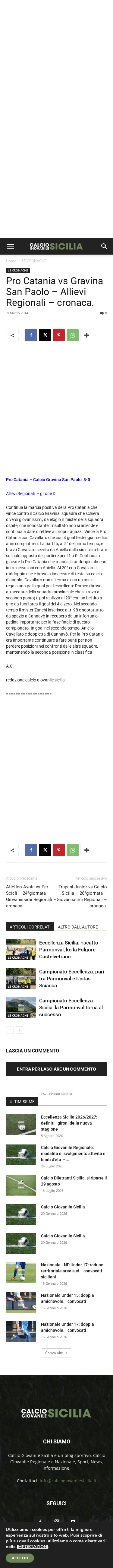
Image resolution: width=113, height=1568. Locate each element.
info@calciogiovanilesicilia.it (68, 1481)
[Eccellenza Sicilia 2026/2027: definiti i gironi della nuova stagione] (21, 1124)
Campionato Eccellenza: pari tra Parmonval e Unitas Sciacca (71, 979)
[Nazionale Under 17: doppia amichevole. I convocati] (21, 1331)
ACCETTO (20, 1558)
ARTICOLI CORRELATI (30, 927)
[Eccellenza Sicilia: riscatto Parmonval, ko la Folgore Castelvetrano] (21, 949)
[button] (10, 246)
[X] (45, 335)
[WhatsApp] (73, 335)
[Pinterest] (59, 335)
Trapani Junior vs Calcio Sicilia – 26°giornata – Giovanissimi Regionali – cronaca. (82, 896)
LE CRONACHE (34, 260)
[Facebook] (31, 335)
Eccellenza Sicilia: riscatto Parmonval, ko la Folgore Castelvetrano (68, 950)
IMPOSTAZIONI (32, 1546)
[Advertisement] (56, 59)
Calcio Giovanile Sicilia (63, 1207)
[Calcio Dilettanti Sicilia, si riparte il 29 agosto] (21, 1185)
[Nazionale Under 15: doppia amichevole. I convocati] (21, 1302)
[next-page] (19, 1030)
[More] (86, 335)
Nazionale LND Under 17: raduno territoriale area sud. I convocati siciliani (72, 1270)
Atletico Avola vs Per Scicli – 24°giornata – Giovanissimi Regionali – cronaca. (31, 896)
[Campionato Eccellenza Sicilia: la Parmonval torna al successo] (21, 1007)
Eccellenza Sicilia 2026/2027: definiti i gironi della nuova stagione (69, 1123)
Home (11, 260)
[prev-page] (10, 1030)
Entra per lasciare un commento (56, 1068)
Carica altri (54, 1352)
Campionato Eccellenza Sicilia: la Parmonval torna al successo (71, 1007)
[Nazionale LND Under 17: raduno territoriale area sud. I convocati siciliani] (21, 1272)
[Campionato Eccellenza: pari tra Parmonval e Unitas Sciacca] (21, 978)
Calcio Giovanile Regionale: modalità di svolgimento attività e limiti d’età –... (73, 1153)
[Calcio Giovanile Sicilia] (21, 1214)
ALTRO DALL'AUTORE (78, 927)
